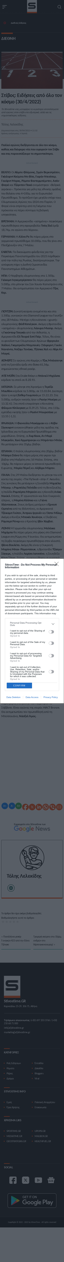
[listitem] (32, 624)
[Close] (57, 565)
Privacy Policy (50, 697)
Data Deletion (13, 697)
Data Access (32, 697)
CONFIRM (19, 685)
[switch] (51, 631)
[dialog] (32, 631)
